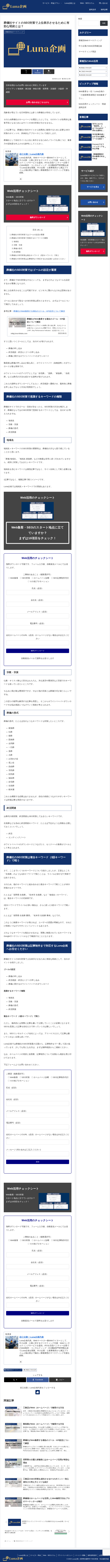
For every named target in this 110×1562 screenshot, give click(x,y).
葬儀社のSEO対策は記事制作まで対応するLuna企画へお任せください (38, 259)
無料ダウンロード (37, 217)
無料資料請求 (92, 1555)
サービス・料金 (35, 1555)
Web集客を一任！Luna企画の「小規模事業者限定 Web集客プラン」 (92, 94)
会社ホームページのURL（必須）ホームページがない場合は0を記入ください (37, 637)
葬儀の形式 (18, 248)
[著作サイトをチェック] (20, 178)
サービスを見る (93, 187)
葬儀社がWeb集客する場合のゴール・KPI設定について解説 (39, 311)
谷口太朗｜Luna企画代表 (31, 154)
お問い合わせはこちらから (37, 102)
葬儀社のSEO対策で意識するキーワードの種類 (29, 238)
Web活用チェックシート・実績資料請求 (92, 105)
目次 (35, 230)
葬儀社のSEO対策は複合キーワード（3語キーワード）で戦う (35, 255)
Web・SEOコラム (49, 1555)
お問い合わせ (93, 202)
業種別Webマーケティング (14, 1370)
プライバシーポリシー (65, 1555)
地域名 (16, 241)
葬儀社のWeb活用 (31, 1370)
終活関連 (17, 252)
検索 (80, 19)
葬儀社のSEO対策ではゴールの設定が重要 (27, 235)
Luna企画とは (23, 1555)
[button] (49, 71)
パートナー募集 (80, 1555)
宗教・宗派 (18, 245)
